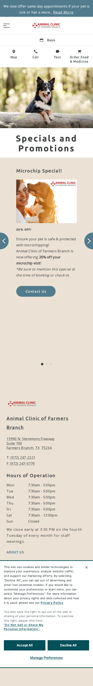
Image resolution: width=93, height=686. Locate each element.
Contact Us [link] (36, 291)
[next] (88, 241)
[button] (6, 26)
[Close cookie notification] (86, 567)
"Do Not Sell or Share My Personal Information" (24, 627)
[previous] (4, 241)
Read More (63, 12)
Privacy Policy (52, 602)
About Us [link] (15, 552)
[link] (46, 25)
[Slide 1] (42, 364)
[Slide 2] (46, 364)
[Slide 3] (51, 364)
